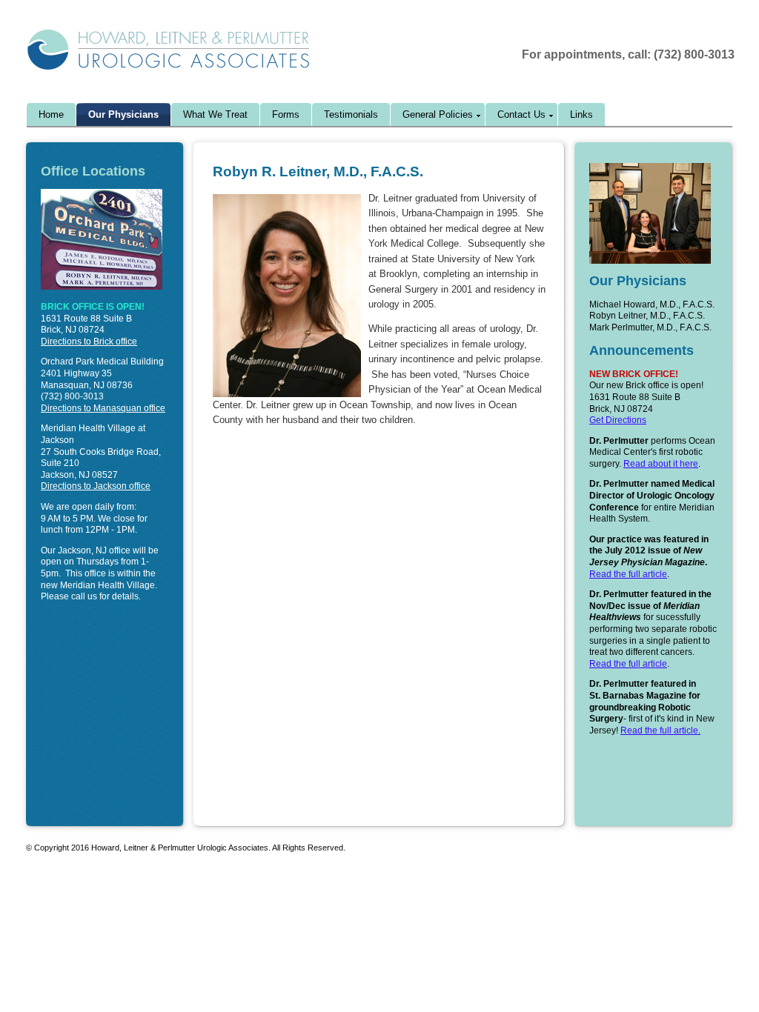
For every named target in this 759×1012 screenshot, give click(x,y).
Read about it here (660, 464)
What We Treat (215, 114)
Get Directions (617, 420)
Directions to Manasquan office (103, 408)
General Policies (437, 114)
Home (51, 114)
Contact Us (521, 114)
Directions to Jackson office (95, 486)
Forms (285, 114)
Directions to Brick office (89, 341)
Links (581, 114)
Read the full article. (660, 730)
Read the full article (628, 574)
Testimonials (351, 114)
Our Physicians (123, 114)
